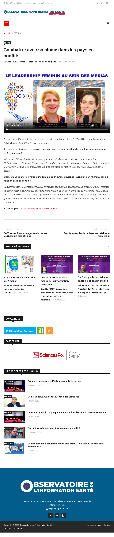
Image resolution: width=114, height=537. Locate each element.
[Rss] (102, 2)
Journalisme (8, 428)
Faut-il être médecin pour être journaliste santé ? (54, 428)
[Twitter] (98, 2)
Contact (49, 3)
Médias (7, 43)
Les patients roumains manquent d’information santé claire (55, 281)
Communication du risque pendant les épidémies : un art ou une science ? (67, 412)
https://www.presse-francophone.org (40, 208)
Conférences (9, 381)
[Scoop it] (107, 2)
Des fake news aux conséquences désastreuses (53, 397)
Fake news (7, 396)
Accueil (7, 33)
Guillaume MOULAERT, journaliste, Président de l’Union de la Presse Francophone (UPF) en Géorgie (94, 289)
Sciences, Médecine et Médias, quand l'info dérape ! (55, 381)
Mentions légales (93, 525)
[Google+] (63, 514)
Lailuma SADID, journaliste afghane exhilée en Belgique (30, 62)
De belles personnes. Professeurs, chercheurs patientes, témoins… (20, 289)
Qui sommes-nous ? (35, 3)
